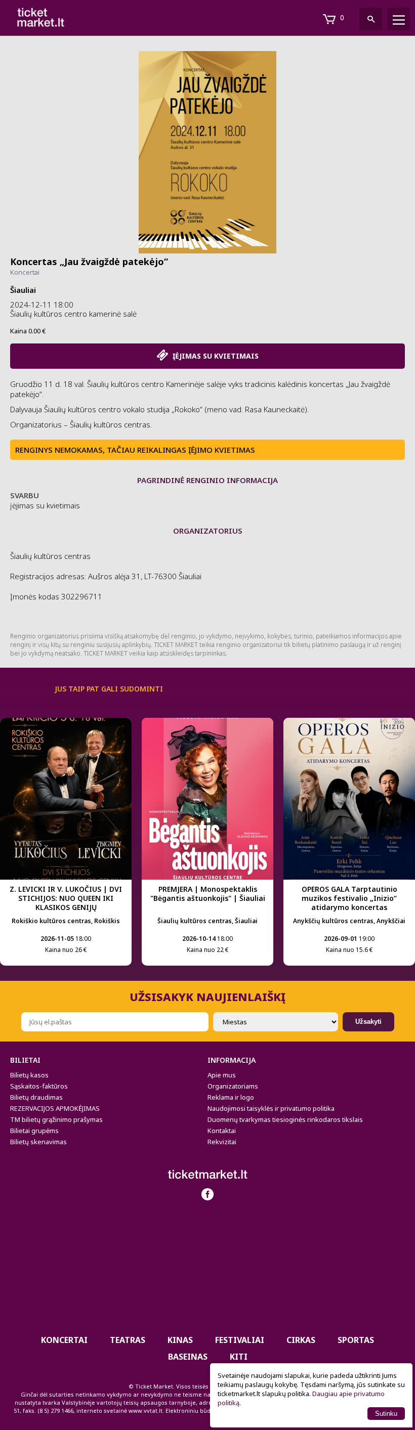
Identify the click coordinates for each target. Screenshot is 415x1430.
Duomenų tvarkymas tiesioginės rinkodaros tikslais (285, 1119)
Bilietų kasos (29, 1074)
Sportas (356, 1340)
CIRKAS (300, 1340)
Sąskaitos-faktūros (39, 1086)
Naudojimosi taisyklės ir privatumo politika (271, 1108)
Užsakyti (368, 1021)
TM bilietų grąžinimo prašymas (56, 1119)
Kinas (180, 1340)
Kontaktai (222, 1130)
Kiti (238, 1356)
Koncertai (24, 272)
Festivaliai (239, 1340)
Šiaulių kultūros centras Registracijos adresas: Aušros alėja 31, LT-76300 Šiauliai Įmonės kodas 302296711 (105, 576)
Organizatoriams (233, 1086)
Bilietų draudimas (36, 1097)
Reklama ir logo (231, 1097)
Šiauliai (23, 290)
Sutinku (386, 1413)
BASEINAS (188, 1356)
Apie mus (222, 1074)
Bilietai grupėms (34, 1130)
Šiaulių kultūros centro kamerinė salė (73, 314)
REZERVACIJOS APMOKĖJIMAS (55, 1108)
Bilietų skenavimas (38, 1141)
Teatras (127, 1340)
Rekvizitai (222, 1141)
